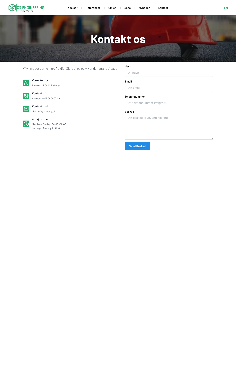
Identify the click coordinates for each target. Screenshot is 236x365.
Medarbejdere (119, 15)
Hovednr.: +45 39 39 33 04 (46, 98)
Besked (129, 111)
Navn (128, 66)
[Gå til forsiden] (26, 7)
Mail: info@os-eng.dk (43, 111)
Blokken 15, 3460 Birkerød (46, 85)
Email (128, 81)
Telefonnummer (135, 96)
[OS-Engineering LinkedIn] (226, 7)
